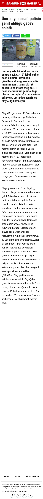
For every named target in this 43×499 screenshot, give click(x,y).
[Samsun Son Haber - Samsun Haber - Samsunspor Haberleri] (21, 3)
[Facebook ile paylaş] (15, 35)
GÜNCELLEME (34, 64)
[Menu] (3, 3)
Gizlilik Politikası (32, 476)
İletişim (17, 476)
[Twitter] (18, 495)
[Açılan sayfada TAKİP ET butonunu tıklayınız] (7, 65)
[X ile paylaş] (6, 35)
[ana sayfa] (39, 3)
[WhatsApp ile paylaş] (25, 35)
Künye (6, 476)
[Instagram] (24, 495)
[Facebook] (12, 495)
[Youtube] (30, 495)
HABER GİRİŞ (21, 64)
